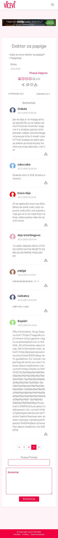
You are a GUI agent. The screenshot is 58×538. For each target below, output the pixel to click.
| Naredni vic (43, 94)
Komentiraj (29, 499)
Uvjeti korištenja (37, 534)
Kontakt (17, 534)
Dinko (13, 64)
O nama (25, 534)
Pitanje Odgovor (38, 73)
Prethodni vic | (16, 94)
